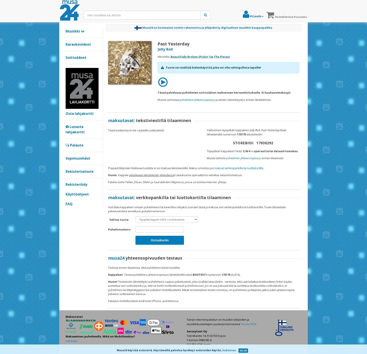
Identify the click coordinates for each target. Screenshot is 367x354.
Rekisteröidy (76, 184)
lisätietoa (229, 350)
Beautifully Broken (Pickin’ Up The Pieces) (200, 57)
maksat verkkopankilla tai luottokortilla (239, 168)
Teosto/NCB (248, 324)
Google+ (67, 211)
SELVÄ (243, 350)
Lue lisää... (72, 341)
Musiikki (73, 31)
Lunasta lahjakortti (75, 129)
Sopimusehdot (78, 158)
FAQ (69, 204)
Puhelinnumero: (119, 229)
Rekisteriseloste (80, 171)
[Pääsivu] (69, 10)
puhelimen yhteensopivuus (243, 158)
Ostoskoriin (160, 240)
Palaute (76, 145)
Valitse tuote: (119, 220)
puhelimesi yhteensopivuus (197, 100)
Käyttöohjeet (77, 194)
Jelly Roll (165, 49)
